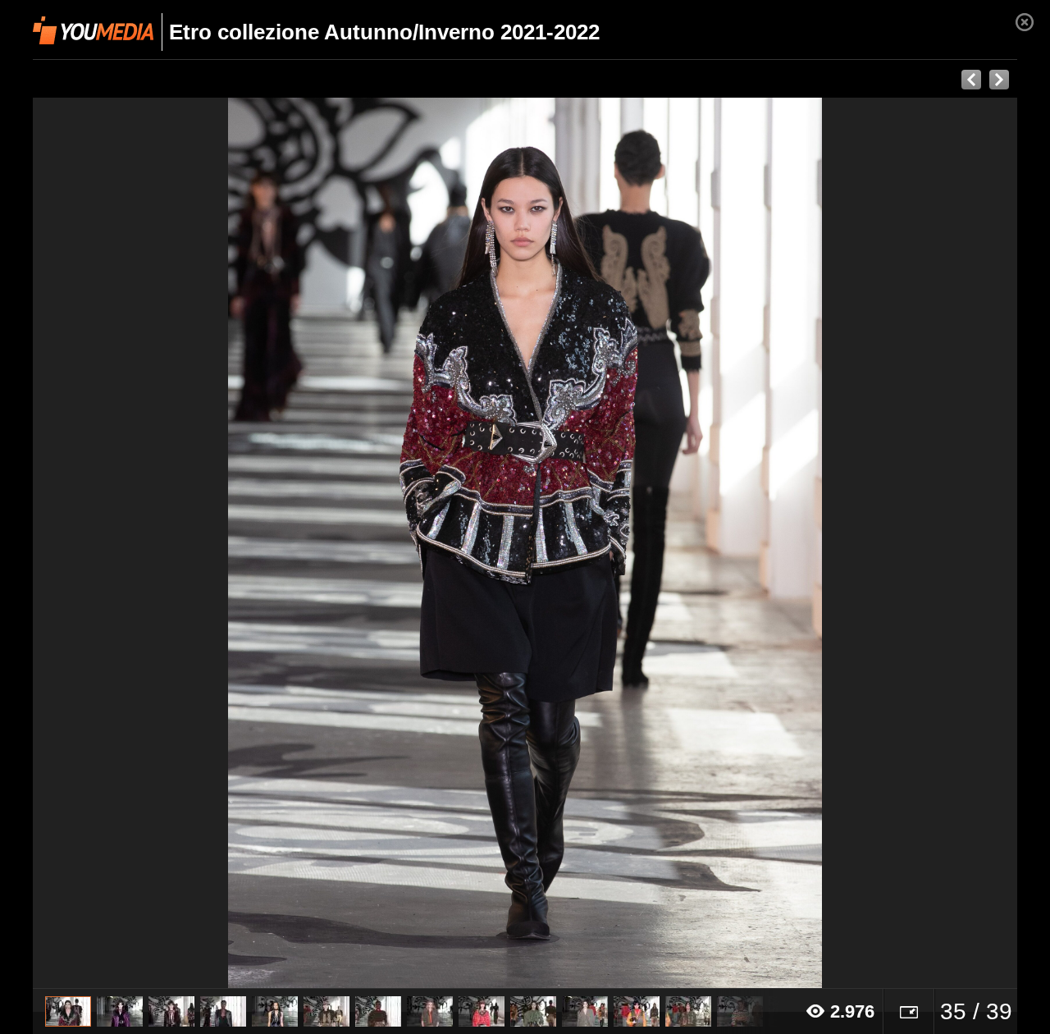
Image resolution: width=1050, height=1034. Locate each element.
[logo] (93, 30)
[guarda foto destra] (623, 543)
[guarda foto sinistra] (131, 543)
